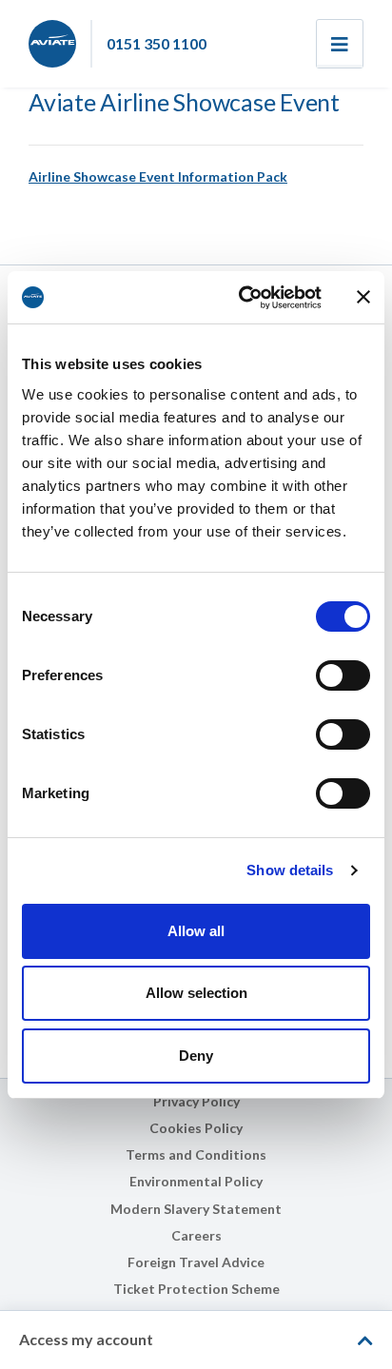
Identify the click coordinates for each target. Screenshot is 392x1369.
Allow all (196, 931)
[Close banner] (363, 296)
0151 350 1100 (156, 43)
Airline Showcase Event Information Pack (158, 176)
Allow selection (196, 993)
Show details (289, 870)
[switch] (343, 675)
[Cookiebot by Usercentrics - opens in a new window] (243, 297)
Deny (196, 1055)
